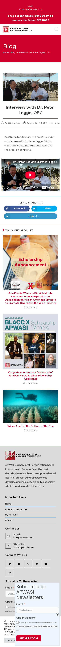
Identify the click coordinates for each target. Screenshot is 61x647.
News (57, 123)
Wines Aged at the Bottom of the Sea (30, 426)
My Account (11, 514)
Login (30, 6)
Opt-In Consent (14, 601)
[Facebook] (19, 564)
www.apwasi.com (23, 547)
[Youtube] (46, 564)
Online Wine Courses (16, 509)
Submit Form (28, 638)
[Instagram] (28, 564)
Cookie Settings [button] (13, 640)
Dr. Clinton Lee (12, 123)
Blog (13, 52)
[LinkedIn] (37, 564)
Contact (9, 520)
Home (6, 52)
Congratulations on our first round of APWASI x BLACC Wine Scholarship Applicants (30, 375)
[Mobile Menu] (56, 29)
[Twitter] (10, 564)
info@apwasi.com (33, 9)
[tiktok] (10, 573)
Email (8, 587)
